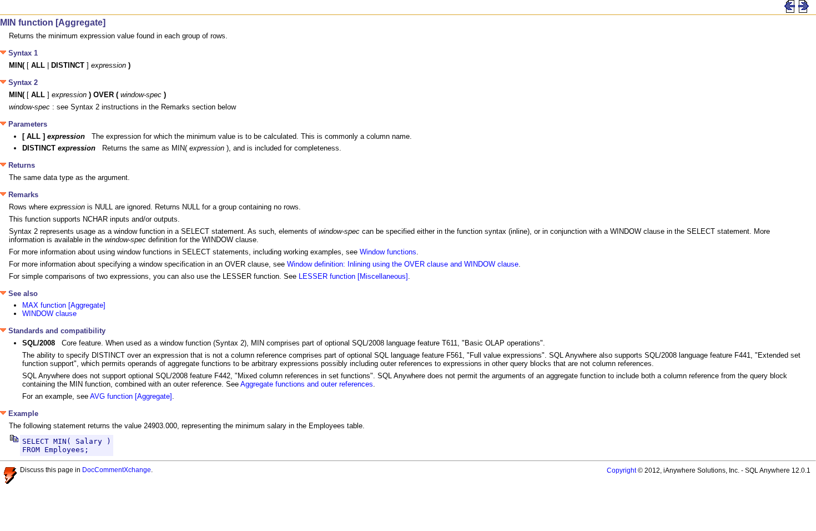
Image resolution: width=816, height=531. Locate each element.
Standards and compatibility (55, 331)
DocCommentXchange (116, 469)
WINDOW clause (49, 313)
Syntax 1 (22, 53)
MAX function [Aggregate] (63, 305)
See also (22, 293)
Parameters (26, 124)
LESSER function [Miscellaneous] (353, 276)
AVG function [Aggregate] (131, 396)
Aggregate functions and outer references (306, 384)
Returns (20, 165)
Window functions (388, 252)
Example (22, 413)
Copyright (621, 470)
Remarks (22, 195)
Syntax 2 (22, 82)
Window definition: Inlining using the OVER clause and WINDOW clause (402, 264)
